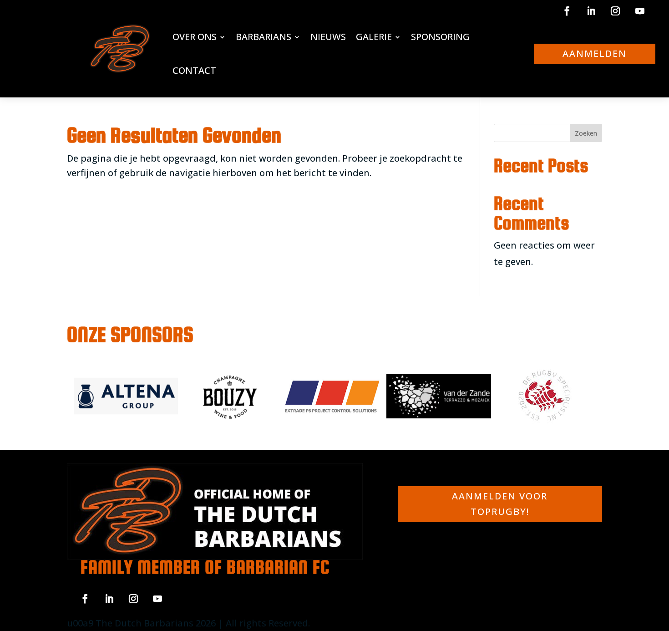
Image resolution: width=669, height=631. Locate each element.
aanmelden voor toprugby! (499, 504)
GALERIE (374, 37)
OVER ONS (194, 37)
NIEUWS (328, 37)
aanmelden (595, 53)
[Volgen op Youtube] (639, 11)
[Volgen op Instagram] (615, 11)
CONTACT (194, 70)
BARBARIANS (263, 37)
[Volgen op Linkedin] (591, 11)
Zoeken (586, 133)
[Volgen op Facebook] (567, 11)
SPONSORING (440, 37)
